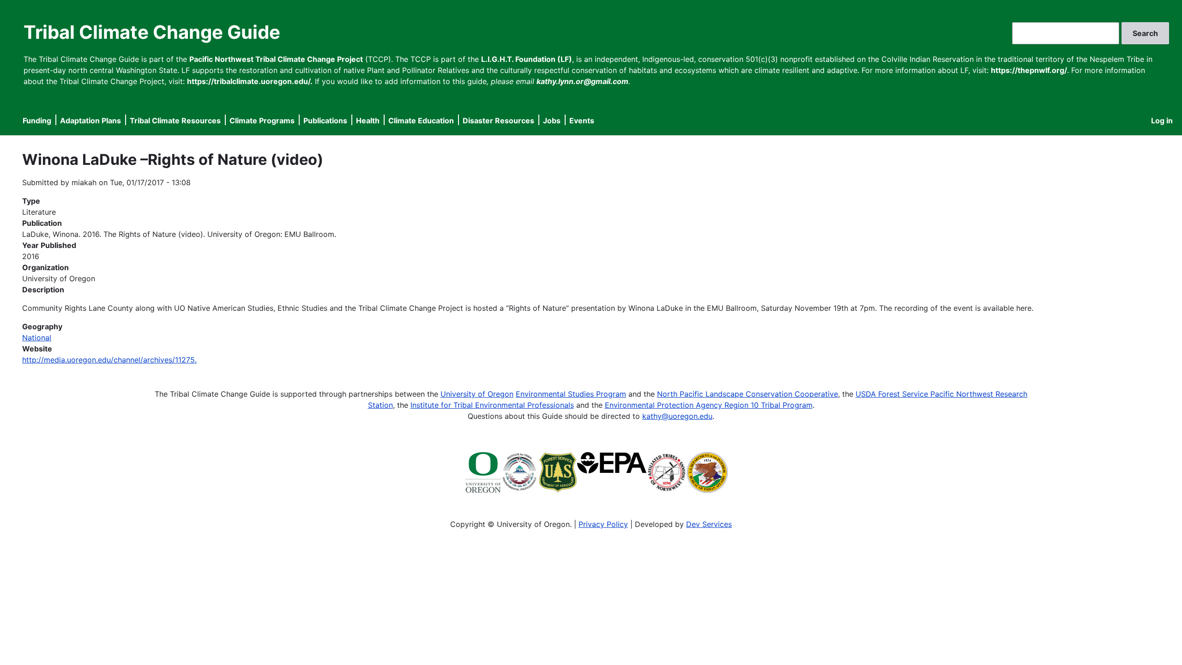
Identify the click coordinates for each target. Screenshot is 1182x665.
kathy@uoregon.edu (677, 416)
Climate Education (421, 120)
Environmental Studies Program (571, 394)
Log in (1162, 120)
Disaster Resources (498, 120)
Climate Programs (262, 120)
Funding (37, 120)
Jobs (552, 120)
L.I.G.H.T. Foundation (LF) (526, 59)
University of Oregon (476, 394)
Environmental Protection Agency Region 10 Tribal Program (709, 405)
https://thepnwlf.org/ (1029, 70)
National (36, 337)
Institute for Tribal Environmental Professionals (492, 405)
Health (368, 120)
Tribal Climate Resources (175, 120)
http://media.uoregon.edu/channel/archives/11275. (109, 359)
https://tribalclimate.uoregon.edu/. (250, 81)
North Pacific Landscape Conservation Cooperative (747, 394)
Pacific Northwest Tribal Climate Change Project (276, 59)
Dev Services (709, 524)
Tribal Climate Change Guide (152, 32)
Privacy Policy (603, 524)
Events (581, 120)
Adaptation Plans (90, 120)
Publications (325, 120)
